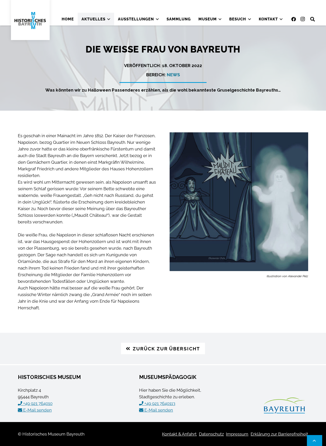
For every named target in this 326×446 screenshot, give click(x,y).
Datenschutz (211, 434)
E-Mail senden (37, 410)
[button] (108, 19)
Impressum (237, 434)
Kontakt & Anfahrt (179, 434)
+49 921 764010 (37, 403)
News (173, 74)
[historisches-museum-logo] (30, 20)
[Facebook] (293, 19)
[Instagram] (302, 19)
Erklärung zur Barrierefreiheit (279, 434)
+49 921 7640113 (159, 403)
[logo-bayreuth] (284, 405)
